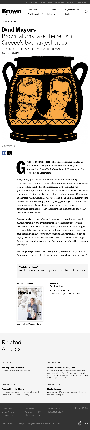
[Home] (12, 12)
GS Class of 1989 (72, 293)
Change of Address (32, 415)
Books (67, 14)
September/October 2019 (46, 49)
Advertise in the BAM (33, 412)
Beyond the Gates (72, 10)
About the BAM (82, 2)
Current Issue (7, 408)
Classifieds (59, 2)
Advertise (70, 2)
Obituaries (50, 14)
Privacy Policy (48, 423)
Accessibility (59, 423)
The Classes (51, 10)
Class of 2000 (56, 293)
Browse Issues (46, 2)
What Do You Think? (35, 14)
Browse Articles (31, 2)
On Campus (32, 10)
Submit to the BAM (55, 412)
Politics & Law (57, 286)
